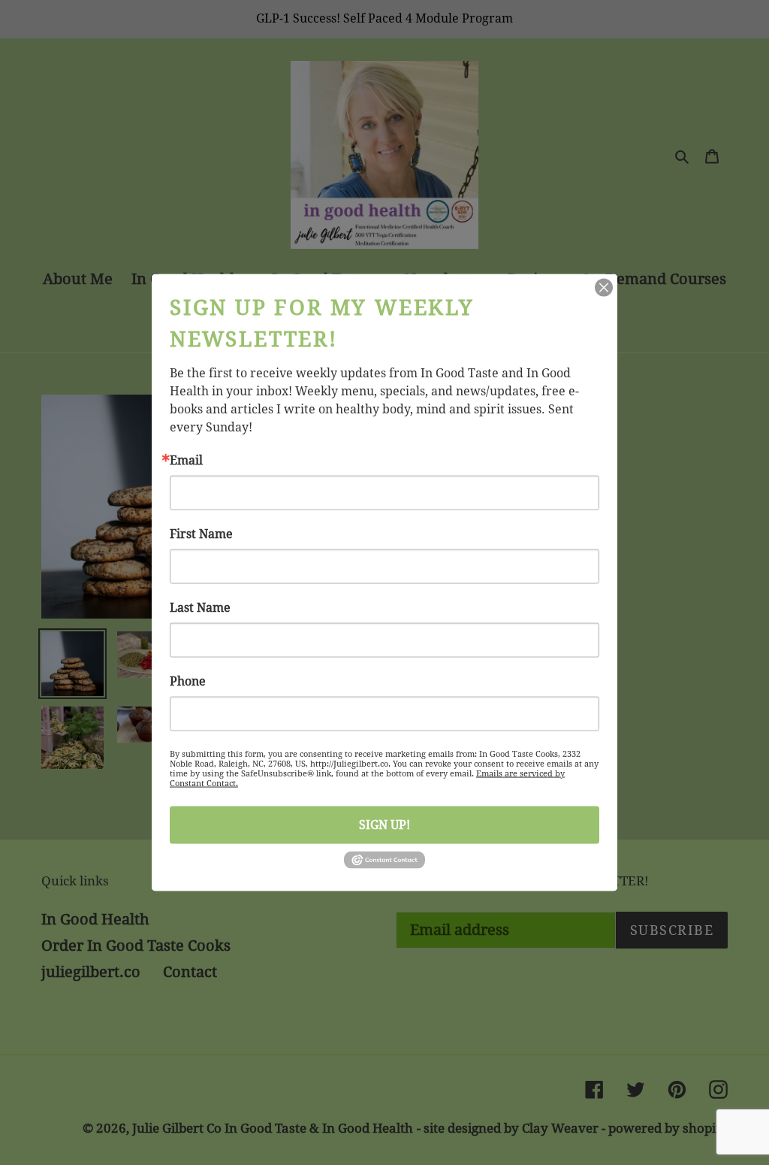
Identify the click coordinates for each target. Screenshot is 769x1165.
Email (186, 461)
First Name (201, 534)
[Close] (604, 288)
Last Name (200, 608)
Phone (188, 682)
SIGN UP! (384, 825)
